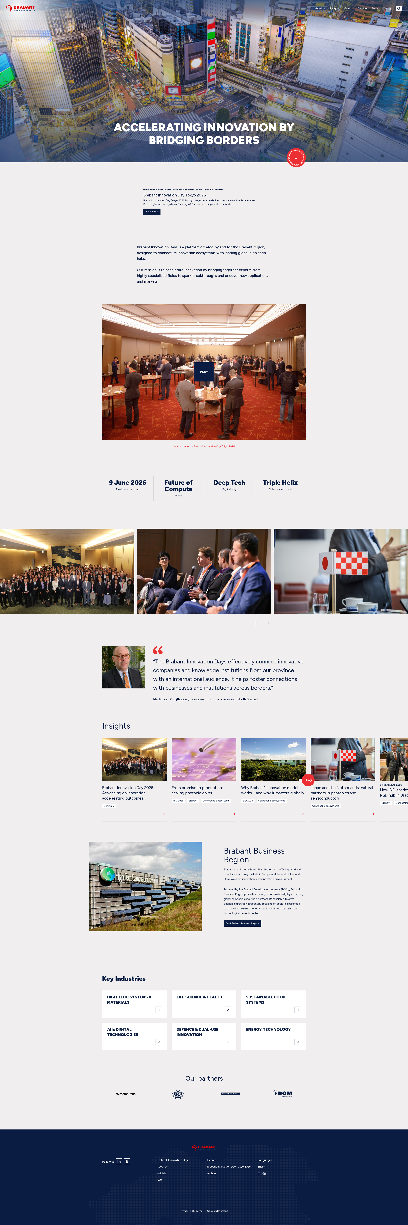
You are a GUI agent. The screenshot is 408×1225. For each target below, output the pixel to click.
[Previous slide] (259, 623)
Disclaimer (197, 1211)
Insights (335, 8)
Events (348, 8)
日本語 (387, 8)
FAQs (375, 8)
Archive (362, 8)
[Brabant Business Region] (127, 1161)
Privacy (184, 1211)
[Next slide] (268, 623)
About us (319, 8)
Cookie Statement (217, 1211)
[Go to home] (20, 8)
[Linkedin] (119, 1161)
